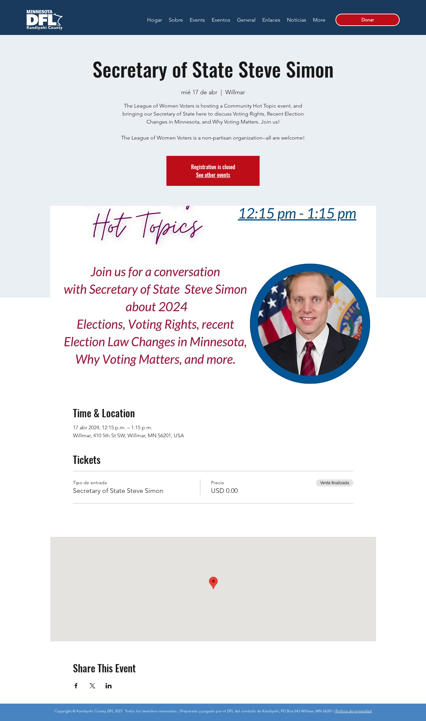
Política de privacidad (353, 711)
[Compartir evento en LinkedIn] (109, 685)
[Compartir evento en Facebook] (76, 685)
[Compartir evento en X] (92, 685)
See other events (213, 175)
